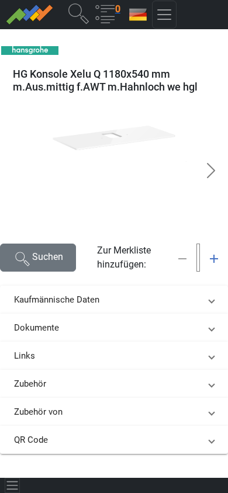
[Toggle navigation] (12, 485)
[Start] (29, 14)
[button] (78, 13)
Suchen (47, 256)
